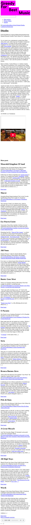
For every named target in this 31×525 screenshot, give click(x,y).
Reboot (20, 445)
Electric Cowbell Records (7, 298)
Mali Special (4, 43)
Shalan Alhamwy (17, 359)
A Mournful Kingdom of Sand (12, 180)
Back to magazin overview (8, 517)
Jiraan (2, 357)
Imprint (6, 22)
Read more (3, 189)
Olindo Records (5, 236)
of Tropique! (7, 297)
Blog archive (7, 19)
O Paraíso (3, 334)
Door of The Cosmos (17, 232)
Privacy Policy (8, 21)
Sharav (23, 209)
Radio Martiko (22, 262)
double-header (24, 174)
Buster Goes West (6, 303)
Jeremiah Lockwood (20, 448)
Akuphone (21, 176)
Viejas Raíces (11, 421)
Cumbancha (4, 55)
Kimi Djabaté (7, 46)
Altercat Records (12, 416)
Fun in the (15, 481)
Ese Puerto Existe (14, 236)
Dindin (18, 96)
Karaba (27, 475)
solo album (11, 392)
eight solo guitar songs (17, 451)
